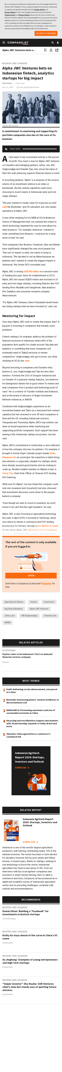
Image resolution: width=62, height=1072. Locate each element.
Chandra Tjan (50, 615)
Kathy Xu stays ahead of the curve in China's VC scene (30, 937)
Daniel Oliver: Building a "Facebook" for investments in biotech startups (25, 913)
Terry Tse (7, 473)
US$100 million (32, 271)
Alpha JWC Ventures (39, 609)
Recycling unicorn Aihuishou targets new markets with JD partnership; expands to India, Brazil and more (32, 723)
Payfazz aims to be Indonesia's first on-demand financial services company (27, 655)
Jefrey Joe (10, 615)
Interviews (9, 650)
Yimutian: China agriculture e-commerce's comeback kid (28, 735)
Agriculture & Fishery (14, 602)
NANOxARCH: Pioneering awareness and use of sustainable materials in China (30, 711)
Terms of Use (39, 9)
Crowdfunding (8, 918)
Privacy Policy (10, 12)
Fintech (33, 602)
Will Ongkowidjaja (29, 615)
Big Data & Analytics (14, 609)
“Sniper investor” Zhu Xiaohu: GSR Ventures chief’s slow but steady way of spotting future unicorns (29, 987)
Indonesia (7, 83)
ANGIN (7, 622)
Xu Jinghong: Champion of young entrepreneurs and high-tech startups (30, 961)
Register (46, 583)
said (4, 207)
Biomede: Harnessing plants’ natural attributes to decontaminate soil (32, 701)
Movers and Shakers (14, 63)
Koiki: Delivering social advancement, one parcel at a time (31, 691)
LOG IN (31, 575)
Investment (49, 602)
